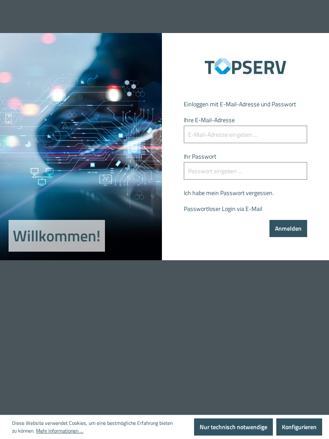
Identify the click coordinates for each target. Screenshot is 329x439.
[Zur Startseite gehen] (245, 66)
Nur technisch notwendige (233, 426)
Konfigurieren (299, 426)
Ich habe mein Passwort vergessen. (229, 192)
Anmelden (288, 228)
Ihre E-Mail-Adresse (209, 119)
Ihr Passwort (200, 156)
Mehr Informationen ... (60, 431)
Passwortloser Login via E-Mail (223, 208)
